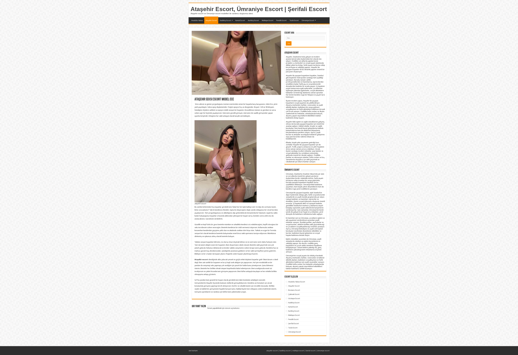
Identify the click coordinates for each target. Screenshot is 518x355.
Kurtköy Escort (253, 20)
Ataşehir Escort (211, 20)
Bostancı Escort (294, 290)
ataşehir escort (272, 351)
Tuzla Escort (294, 20)
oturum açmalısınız (232, 308)
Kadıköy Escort (225, 20)
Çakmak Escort (293, 294)
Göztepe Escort (294, 298)
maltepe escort (298, 351)
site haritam (193, 351)
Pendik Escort (281, 20)
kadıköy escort (285, 351)
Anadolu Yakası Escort (296, 282)
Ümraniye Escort (308, 20)
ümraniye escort (323, 351)
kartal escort (310, 351)
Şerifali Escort (293, 324)
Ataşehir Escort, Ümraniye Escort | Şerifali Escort (259, 9)
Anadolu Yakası (197, 20)
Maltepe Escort (267, 20)
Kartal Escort (240, 20)
